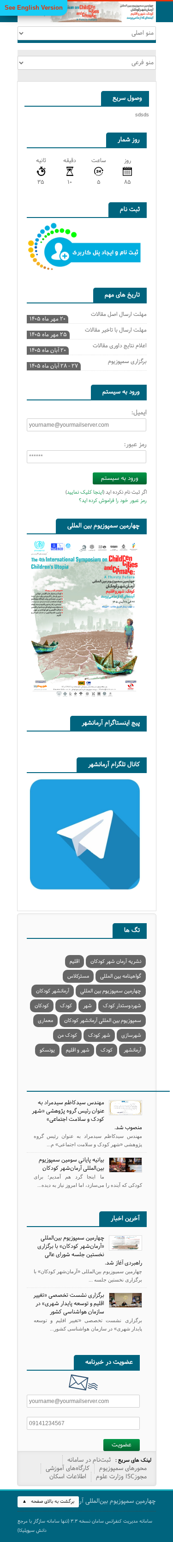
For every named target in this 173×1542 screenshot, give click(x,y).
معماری (45, 1020)
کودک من (67, 1035)
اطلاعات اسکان (67, 1477)
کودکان (42, 1006)
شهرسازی (131, 1035)
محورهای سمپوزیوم (123, 1468)
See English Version (34, 7)
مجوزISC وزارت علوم (121, 1477)
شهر (87, 1006)
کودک (66, 1006)
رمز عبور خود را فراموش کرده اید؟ (113, 500)
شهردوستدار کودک (122, 1006)
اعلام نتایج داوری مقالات (88, 346)
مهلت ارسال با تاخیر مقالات (88, 331)
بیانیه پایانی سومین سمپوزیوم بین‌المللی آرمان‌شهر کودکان (71, 1164)
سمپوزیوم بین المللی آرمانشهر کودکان (102, 1020)
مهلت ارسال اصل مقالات (88, 315)
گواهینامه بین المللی (120, 976)
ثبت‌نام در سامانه (89, 1460)
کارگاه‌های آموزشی (67, 1468)
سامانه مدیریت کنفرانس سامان (122, 1521)
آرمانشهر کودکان (52, 991)
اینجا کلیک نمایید (85, 492)
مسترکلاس (78, 976)
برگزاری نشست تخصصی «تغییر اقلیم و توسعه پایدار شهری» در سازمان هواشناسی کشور (68, 1303)
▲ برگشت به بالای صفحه (48, 1502)
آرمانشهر (132, 1050)
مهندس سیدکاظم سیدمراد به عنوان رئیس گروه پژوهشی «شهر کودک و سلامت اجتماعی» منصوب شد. (87, 1115)
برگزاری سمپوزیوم (88, 362)
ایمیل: (139, 413)
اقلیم (74, 961)
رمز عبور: (135, 445)
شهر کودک (99, 1035)
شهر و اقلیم (77, 1050)
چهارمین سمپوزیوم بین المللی (110, 991)
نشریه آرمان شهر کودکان (115, 961)
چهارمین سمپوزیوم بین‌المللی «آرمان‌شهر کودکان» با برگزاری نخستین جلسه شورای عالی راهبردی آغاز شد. (89, 1250)
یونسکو (47, 1050)
